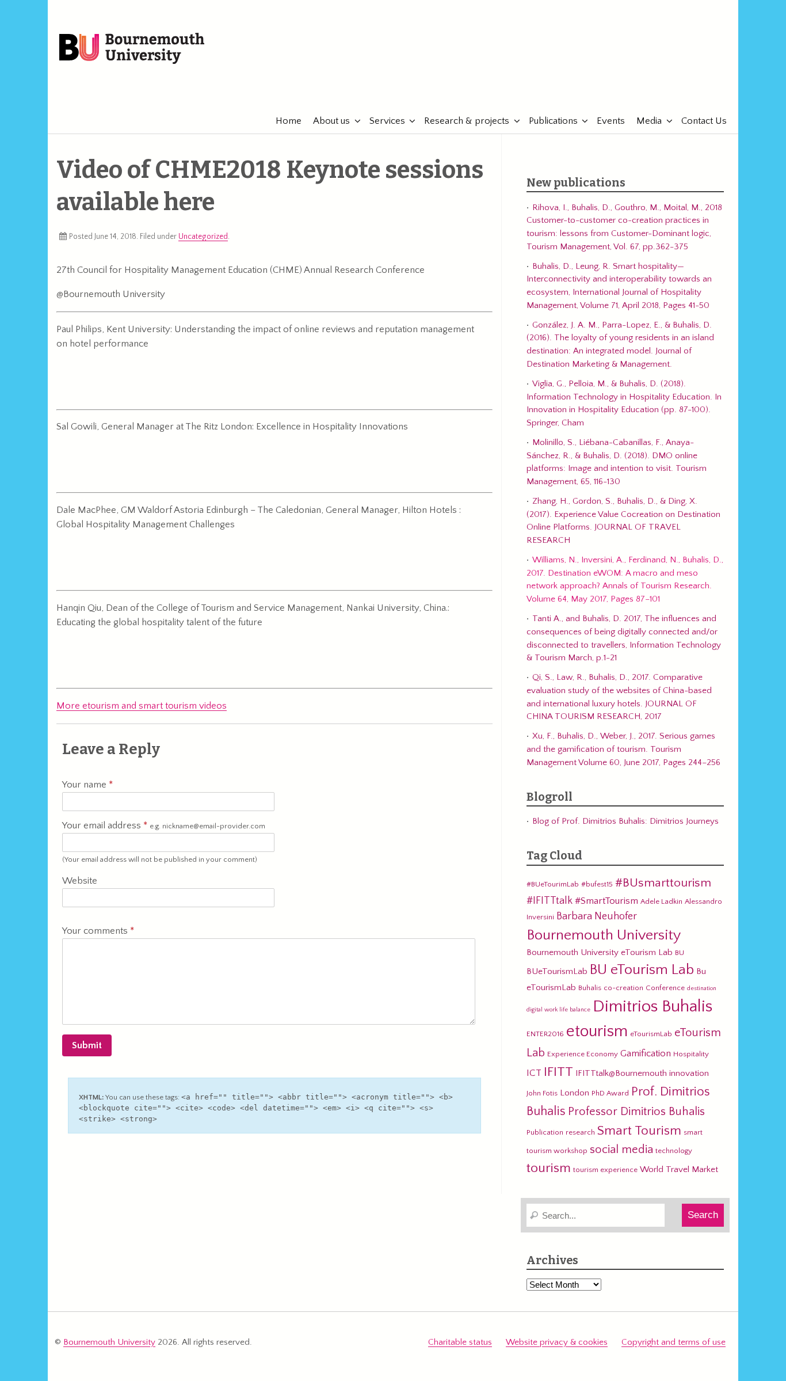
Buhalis (589, 988)
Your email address (163, 825)
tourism (548, 1168)
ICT (533, 1073)
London (574, 1093)
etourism (597, 1031)
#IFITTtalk (549, 901)
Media (649, 121)
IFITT (558, 1071)
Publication (544, 1132)
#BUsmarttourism (663, 883)
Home (289, 121)
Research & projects (466, 121)
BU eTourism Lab (642, 970)
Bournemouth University (131, 49)
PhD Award (610, 1093)
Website (79, 881)
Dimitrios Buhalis (652, 1006)
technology (673, 1151)
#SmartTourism (606, 901)
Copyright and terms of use (673, 1342)
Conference (665, 988)
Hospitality (691, 1054)
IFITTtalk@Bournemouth (621, 1073)
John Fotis (542, 1093)
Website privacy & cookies (557, 1342)
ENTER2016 (545, 1034)
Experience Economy (582, 1054)
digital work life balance (558, 1009)
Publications (553, 121)
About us (331, 121)
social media (621, 1149)
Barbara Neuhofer (596, 916)
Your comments (96, 931)
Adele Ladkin (661, 901)
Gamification (645, 1053)
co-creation (623, 988)
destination (701, 988)
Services (387, 121)
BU (679, 953)
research (580, 1132)
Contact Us (704, 121)
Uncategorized (203, 237)
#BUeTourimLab (552, 884)
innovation (689, 1073)
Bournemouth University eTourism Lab (599, 952)
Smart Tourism (639, 1130)
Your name (85, 784)
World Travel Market (679, 1169)
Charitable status (460, 1342)
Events (611, 121)
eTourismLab (651, 86)
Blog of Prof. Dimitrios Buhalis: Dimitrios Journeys (625, 821)
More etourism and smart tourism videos (141, 706)
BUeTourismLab (556, 971)
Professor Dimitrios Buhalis (636, 1111)
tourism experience (605, 1170)
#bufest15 (597, 884)
